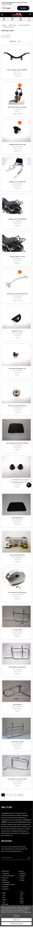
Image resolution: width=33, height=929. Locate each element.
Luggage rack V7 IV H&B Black (17, 219)
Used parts (5, 889)
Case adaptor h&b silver (17, 555)
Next (20, 795)
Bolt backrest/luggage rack (17, 368)
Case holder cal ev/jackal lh (17, 667)
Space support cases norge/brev (17, 69)
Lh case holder (17, 629)
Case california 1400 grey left (17, 592)
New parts (5, 886)
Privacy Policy (27, 912)
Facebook (22, 873)
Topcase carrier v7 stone (17, 256)
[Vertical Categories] (2, 14)
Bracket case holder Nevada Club (17, 293)
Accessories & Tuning (8, 884)
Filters (6, 36)
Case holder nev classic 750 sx (17, 779)
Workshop (5, 904)
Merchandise (6, 882)
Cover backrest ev (17, 517)
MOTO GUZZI (12, 25)
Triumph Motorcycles (8, 875)
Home (4, 25)
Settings (16, 916)
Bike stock (5, 878)
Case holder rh (17, 704)
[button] (29, 485)
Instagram (23, 875)
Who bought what (4, 900)
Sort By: (13, 41)
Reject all (16, 920)
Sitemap (21, 899)
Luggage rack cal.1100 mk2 (17, 181)
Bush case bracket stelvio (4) (17, 405)
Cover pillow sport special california (17, 443)
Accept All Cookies (16, 924)
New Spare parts (24, 25)
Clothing (4, 880)
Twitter (22, 878)
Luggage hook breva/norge (17, 144)
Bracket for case (17, 331)
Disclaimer (22, 898)
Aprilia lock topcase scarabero (17, 107)
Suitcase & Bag (9, 27)
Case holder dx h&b (17, 741)
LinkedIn (22, 880)
